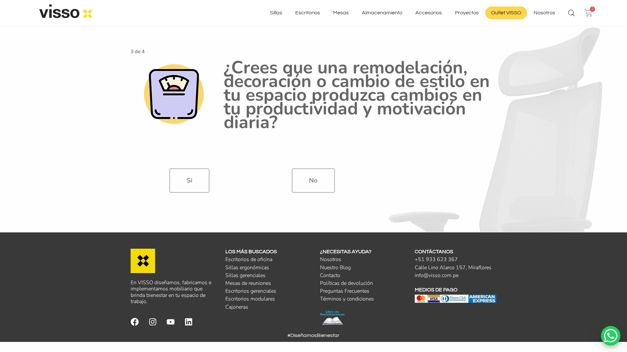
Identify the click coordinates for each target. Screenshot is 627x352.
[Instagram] (153, 322)
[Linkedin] (189, 322)
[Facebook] (135, 322)
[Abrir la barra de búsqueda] (571, 13)
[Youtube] (171, 322)
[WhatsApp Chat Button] (610, 335)
